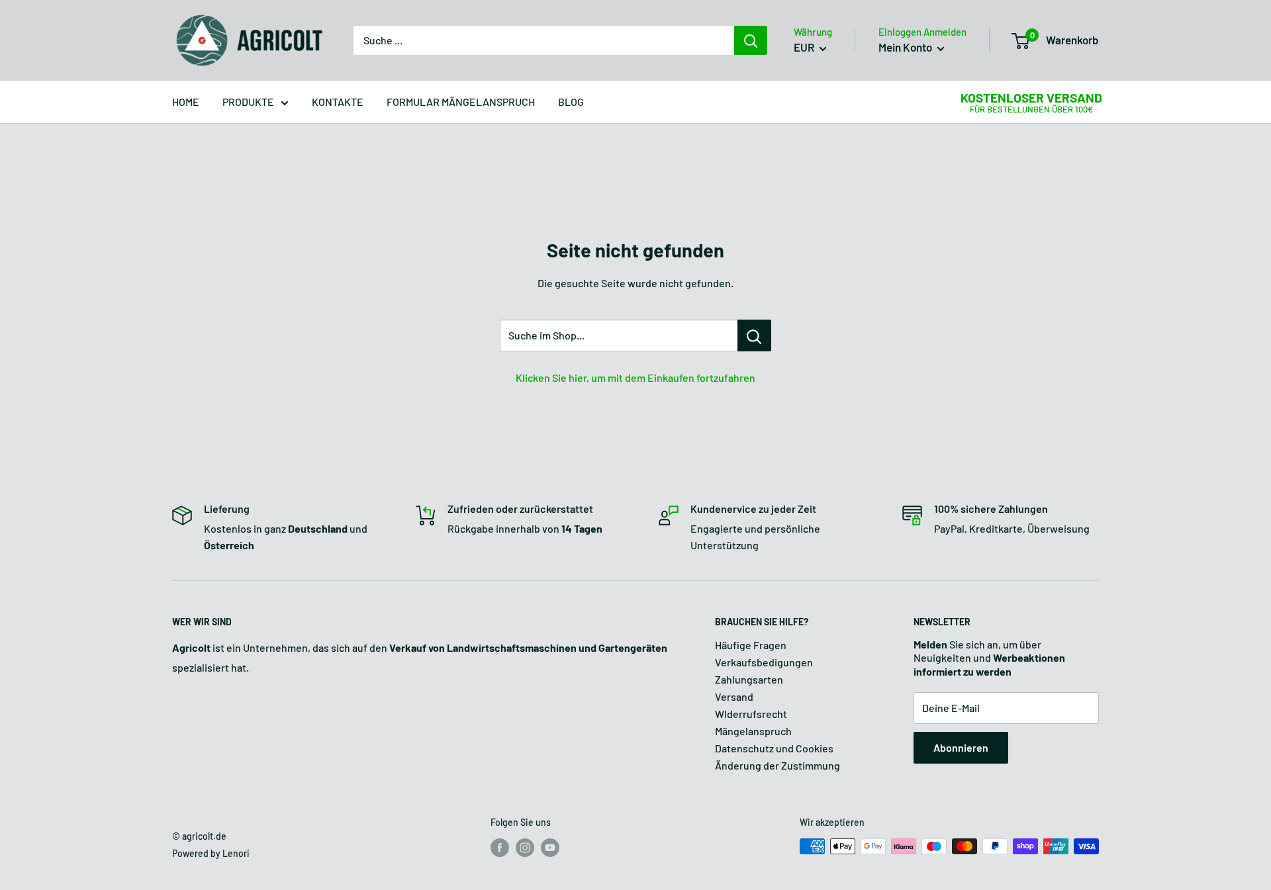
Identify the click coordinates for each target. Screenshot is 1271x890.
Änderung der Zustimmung (777, 765)
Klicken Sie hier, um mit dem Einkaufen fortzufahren (635, 377)
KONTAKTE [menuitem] (337, 101)
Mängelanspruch (753, 731)
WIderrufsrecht (751, 713)
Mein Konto (906, 47)
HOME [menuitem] (185, 101)
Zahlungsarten (749, 679)
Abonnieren (960, 747)
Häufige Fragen (750, 645)
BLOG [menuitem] (571, 101)
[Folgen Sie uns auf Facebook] (500, 847)
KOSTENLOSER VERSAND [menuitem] (1031, 97)
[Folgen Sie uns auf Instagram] (525, 847)
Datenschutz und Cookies (774, 748)
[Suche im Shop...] (754, 335)
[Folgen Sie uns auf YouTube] (550, 847)
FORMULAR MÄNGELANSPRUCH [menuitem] (461, 101)
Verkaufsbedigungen (764, 662)
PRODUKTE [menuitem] (248, 101)
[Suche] (750, 40)
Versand (734, 696)
